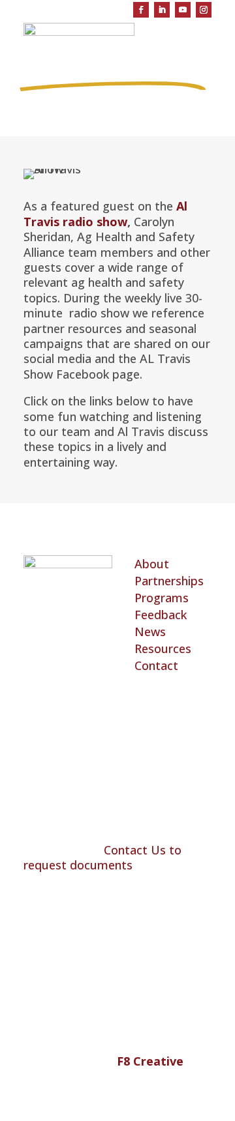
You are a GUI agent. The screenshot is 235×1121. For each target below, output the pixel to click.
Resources (162, 648)
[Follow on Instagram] (204, 10)
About (151, 564)
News (150, 631)
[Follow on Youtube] (183, 10)
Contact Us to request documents (102, 857)
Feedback (160, 614)
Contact (156, 665)
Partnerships (169, 581)
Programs (161, 597)
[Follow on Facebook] (141, 10)
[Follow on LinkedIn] (162, 10)
